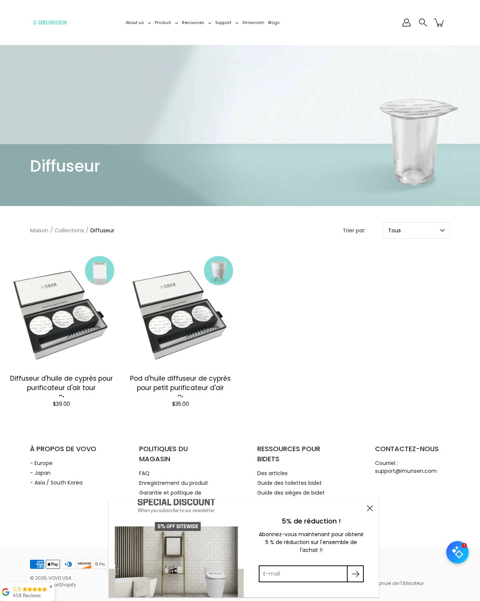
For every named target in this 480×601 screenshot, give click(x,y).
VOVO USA (59, 578)
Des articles (272, 473)
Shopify (67, 585)
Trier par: (354, 230)
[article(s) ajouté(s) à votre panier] (440, 22)
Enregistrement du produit (173, 483)
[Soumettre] (355, 573)
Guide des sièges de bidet (291, 492)
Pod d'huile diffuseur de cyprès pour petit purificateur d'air (180, 383)
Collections (69, 230)
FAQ (144, 473)
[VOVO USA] (49, 22)
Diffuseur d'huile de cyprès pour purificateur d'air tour (61, 383)
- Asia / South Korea (56, 482)
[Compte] (406, 22)
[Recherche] (423, 22)
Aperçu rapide (61, 308)
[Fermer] (370, 508)
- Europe (41, 463)
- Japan (40, 473)
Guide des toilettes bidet (289, 483)
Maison (39, 230)
